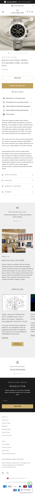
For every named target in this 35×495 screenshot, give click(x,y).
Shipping (4, 426)
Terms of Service (6, 435)
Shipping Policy (6, 429)
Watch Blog (5, 450)
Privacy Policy (6, 432)
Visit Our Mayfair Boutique (17, 369)
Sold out (17, 78)
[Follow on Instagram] (3, 473)
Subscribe (17, 406)
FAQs (3, 441)
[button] (33, 6)
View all (17, 344)
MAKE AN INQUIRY (17, 86)
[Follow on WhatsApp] (8, 473)
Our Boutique (6, 444)
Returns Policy (6, 423)
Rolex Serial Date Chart (8, 453)
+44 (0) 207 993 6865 (12, 1)
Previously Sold (6, 447)
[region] (17, 212)
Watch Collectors (9, 57)
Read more (5, 338)
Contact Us (5, 420)
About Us (4, 417)
